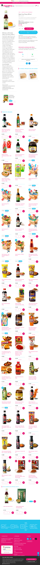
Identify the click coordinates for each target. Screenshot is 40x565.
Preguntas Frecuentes (18, 540)
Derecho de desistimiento (19, 544)
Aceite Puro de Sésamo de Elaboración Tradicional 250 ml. (19, 130)
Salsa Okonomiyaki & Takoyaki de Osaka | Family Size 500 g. (32, 328)
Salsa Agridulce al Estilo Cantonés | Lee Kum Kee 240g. (33, 255)
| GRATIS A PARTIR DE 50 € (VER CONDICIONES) (20, 2)
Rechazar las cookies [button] (31, 561)
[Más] (22, 28)
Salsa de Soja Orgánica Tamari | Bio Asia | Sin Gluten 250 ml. (6, 130)
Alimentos (23, 12)
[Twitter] (38, 553)
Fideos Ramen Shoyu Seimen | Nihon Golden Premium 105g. (6, 179)
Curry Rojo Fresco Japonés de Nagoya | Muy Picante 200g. (20, 476)
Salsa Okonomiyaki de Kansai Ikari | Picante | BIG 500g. (33, 427)
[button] (13, 563)
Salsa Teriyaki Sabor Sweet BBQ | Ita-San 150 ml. (6, 427)
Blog (15, 551)
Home (19, 12)
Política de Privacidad (18, 549)
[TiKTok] (36, 539)
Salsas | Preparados (29, 12)
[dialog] (20, 560)
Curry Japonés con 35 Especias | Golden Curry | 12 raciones (6, 378)
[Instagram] (33, 539)
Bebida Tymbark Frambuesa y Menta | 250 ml (6, 156)
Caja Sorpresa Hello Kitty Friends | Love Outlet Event (33, 205)
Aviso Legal (16, 546)
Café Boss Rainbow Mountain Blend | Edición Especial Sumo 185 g (6, 328)
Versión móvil (29, 541)
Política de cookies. (13, 562)
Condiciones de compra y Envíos (20, 543)
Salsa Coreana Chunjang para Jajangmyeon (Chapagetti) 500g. (33, 156)
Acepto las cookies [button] (31, 559)
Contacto (15, 554)
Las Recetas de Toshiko (18, 552)
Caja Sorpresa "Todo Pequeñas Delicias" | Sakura (5, 255)
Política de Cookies (17, 548)
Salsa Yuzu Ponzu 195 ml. (8, 506)
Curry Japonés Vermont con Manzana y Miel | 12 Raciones (6, 352)
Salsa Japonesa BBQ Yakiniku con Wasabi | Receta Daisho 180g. (33, 378)
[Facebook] (38, 555)
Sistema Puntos (17, 541)
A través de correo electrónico (6, 542)
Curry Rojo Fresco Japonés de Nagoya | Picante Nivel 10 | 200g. (33, 476)
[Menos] (19, 28)
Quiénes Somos (17, 538)
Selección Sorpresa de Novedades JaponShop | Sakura (33, 230)
